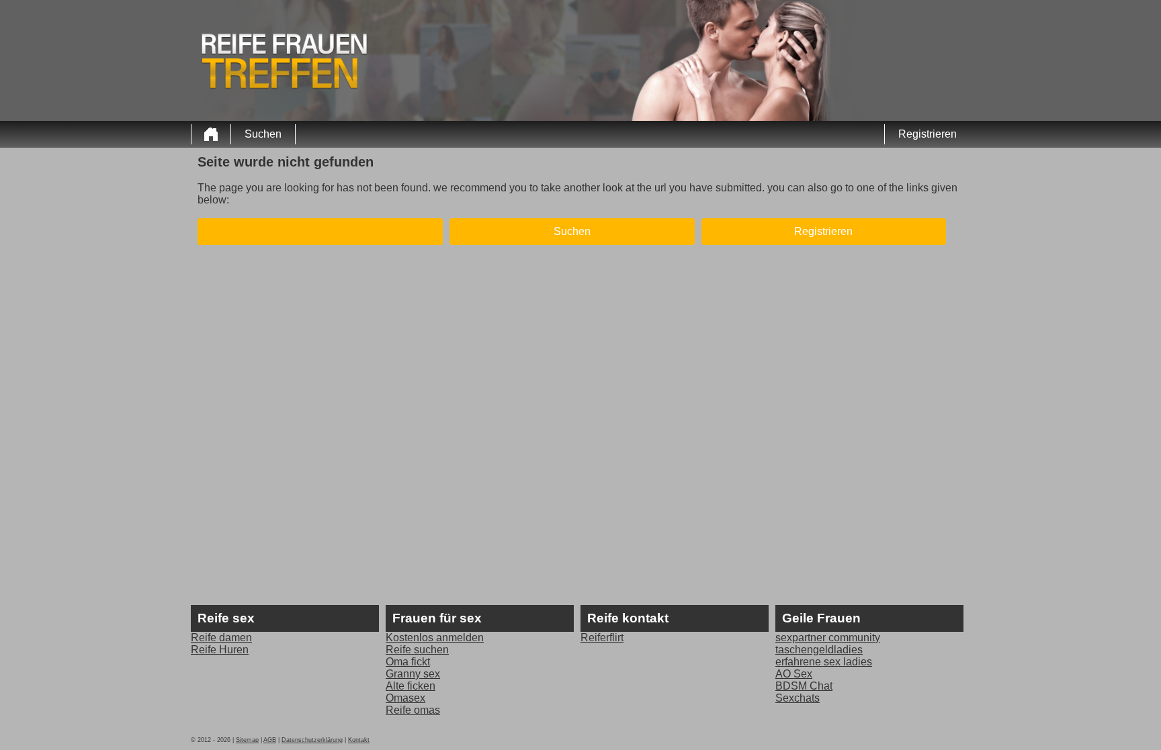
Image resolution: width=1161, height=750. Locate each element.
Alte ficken (410, 686)
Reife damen (221, 637)
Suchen (263, 134)
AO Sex (793, 673)
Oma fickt (408, 661)
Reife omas (413, 710)
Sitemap (247, 740)
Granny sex (413, 673)
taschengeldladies (819, 649)
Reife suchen (417, 649)
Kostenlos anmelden (435, 637)
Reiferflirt (602, 637)
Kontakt (359, 740)
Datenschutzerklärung (312, 740)
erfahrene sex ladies (823, 661)
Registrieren (927, 134)
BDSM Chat (803, 686)
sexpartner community (827, 637)
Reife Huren (220, 649)
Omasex (405, 698)
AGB (269, 740)
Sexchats (797, 698)
